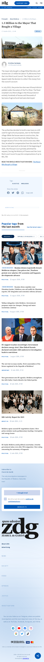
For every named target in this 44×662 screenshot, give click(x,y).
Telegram (13, 628)
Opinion (5, 586)
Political (5, 279)
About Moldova (14, 19)
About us (5, 421)
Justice (5, 596)
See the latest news (34, 227)
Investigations (8, 606)
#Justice (15, 183)
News (4, 556)
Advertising (6, 547)
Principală (5, 19)
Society (5, 566)
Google (16, 634)
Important (5, 370)
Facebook (25, 628)
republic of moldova (26, 236)
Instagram (31, 628)
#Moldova (25, 183)
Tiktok (28, 634)
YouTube (19, 628)
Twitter (22, 634)
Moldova (8, 236)
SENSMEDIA (26, 658)
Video (4, 576)
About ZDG (5, 544)
